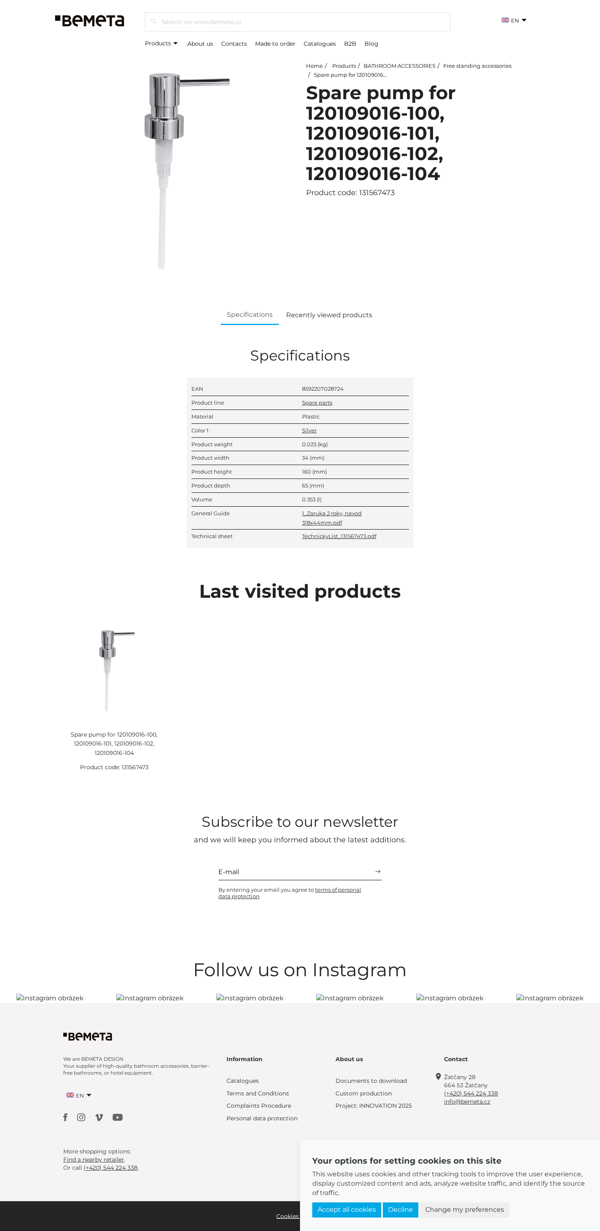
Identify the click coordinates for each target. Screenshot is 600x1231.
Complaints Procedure (259, 1105)
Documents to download (371, 1080)
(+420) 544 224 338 (471, 1093)
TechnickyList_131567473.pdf (339, 536)
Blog (371, 43)
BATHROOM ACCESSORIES (400, 65)
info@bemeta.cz (467, 1101)
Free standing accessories (477, 65)
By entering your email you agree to (289, 892)
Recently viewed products (329, 315)
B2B (350, 43)
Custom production (364, 1093)
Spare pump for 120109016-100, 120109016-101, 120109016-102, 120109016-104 (114, 744)
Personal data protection (262, 1118)
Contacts (234, 43)
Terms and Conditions (258, 1093)
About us (200, 43)
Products (159, 43)
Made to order (275, 43)
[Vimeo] (99, 1117)
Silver (309, 430)
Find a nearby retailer (93, 1159)
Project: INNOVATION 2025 (374, 1105)
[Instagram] (82, 1117)
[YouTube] (118, 1117)
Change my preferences (464, 1209)
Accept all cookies (347, 1209)
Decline (400, 1209)
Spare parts (317, 402)
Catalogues (320, 43)
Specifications (250, 314)
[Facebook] (66, 1117)
